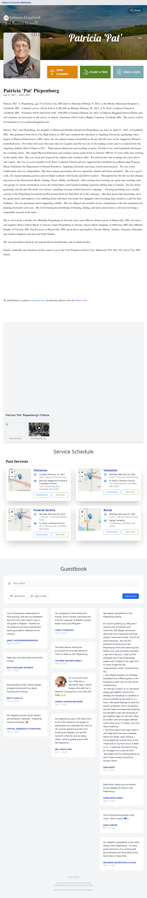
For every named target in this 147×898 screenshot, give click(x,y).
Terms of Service (81, 885)
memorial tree (38, 300)
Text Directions (42, 495)
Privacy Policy (65, 885)
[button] (20, 477)
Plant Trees (60, 495)
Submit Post (130, 596)
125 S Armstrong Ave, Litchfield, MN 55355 (49, 488)
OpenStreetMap (76, 890)
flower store (81, 300)
